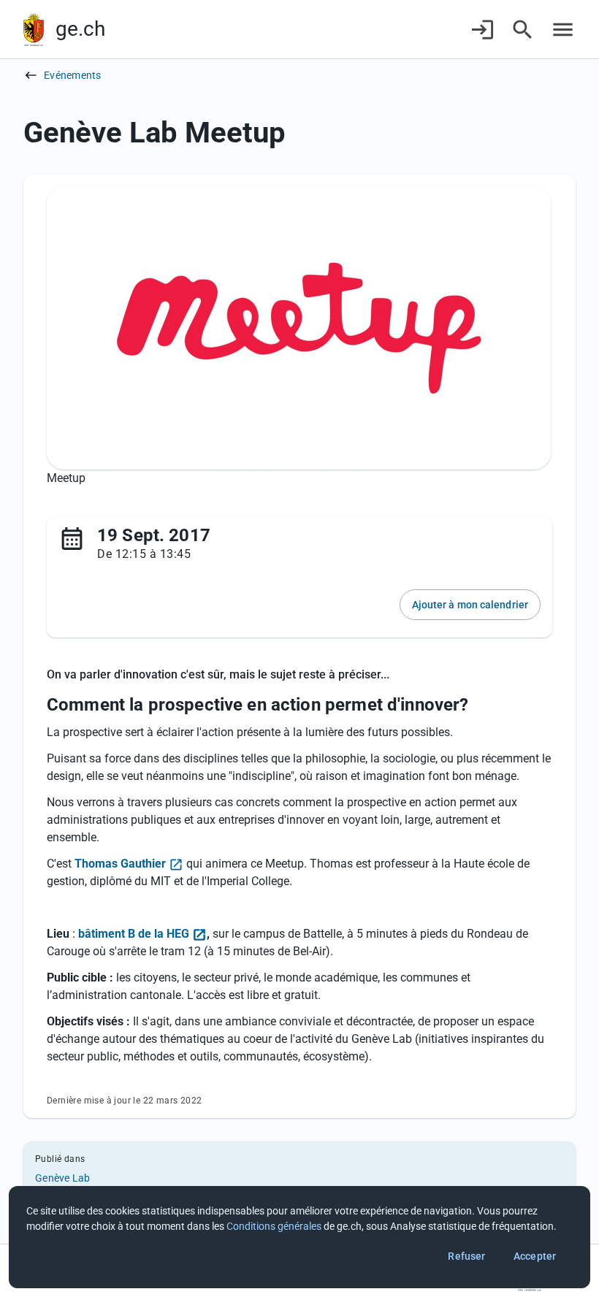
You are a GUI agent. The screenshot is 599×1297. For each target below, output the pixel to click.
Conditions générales (273, 1226)
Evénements (73, 75)
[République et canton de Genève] (33, 29)
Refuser (466, 1256)
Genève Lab (63, 1178)
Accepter (535, 1256)
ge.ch (80, 29)
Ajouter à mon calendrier (470, 605)
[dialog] (299, 1237)
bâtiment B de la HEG (133, 934)
